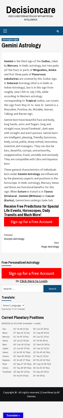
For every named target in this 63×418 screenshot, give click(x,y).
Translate (21, 309)
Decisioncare (30, 9)
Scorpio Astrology (14, 237)
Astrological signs (10, 39)
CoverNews (47, 392)
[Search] (58, 31)
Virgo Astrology (50, 244)
